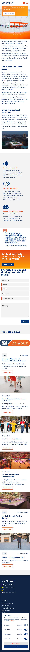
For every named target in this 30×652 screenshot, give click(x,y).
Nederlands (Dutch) (9, 592)
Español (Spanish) (9, 587)
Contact (4, 613)
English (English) (8, 585)
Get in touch (9, 14)
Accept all (15, 646)
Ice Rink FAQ (6, 605)
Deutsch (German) (9, 590)
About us (5, 601)
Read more (11, 620)
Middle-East (6, 610)
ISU (5, 80)
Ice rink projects (7, 603)
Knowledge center (8, 608)
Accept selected (16, 643)
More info (19, 625)
